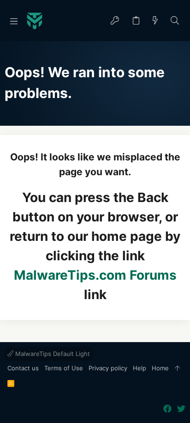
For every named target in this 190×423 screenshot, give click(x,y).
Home (160, 368)
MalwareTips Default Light (51, 353)
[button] (14, 20)
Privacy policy (108, 368)
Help (139, 368)
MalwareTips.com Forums (95, 275)
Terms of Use (63, 368)
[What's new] (155, 21)
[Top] (177, 368)
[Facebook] (167, 409)
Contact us (23, 368)
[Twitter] (181, 409)
